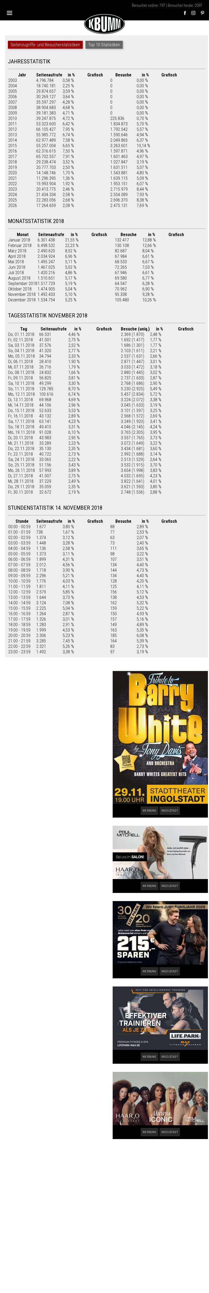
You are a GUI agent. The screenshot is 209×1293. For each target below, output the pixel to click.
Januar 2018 (19, 240)
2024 (12, 194)
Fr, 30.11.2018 (20, 492)
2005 (12, 91)
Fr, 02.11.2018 (20, 339)
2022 (12, 183)
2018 (12, 162)
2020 (12, 172)
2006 (12, 96)
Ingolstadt (169, 810)
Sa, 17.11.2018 (21, 421)
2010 (12, 118)
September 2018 (22, 283)
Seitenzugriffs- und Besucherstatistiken (45, 44)
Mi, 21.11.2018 (20, 443)
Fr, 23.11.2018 (20, 454)
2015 (12, 145)
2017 (12, 156)
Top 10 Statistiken (104, 44)
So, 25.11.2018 (21, 465)
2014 (12, 140)
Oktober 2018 (20, 289)
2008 (12, 107)
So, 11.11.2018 (21, 388)
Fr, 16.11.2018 (20, 416)
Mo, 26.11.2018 (21, 470)
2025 (12, 200)
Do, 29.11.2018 (21, 486)
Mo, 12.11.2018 (21, 394)
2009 (12, 113)
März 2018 (17, 250)
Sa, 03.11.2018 (21, 345)
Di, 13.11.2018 (20, 399)
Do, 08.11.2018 (21, 372)
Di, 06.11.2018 (20, 361)
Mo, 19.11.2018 (21, 432)
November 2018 (22, 294)
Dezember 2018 (22, 299)
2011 (12, 123)
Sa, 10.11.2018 (21, 383)
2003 (12, 80)
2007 (12, 102)
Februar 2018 (20, 245)
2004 (12, 85)
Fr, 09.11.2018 (20, 378)
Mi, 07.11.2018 (20, 367)
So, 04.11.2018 (21, 350)
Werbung (149, 810)
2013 (12, 134)
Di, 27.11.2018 (20, 475)
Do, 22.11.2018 (21, 448)
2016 (12, 151)
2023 (12, 189)
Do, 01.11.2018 (21, 334)
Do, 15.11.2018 (21, 410)
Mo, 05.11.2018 (21, 356)
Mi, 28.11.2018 (20, 481)
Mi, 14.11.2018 (20, 405)
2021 (12, 178)
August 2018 (19, 278)
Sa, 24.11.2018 (21, 459)
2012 (12, 129)
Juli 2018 (16, 272)
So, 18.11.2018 (21, 426)
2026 (12, 205)
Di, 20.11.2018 (20, 437)
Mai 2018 (16, 261)
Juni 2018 (16, 267)
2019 (12, 167)
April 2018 (17, 256)
